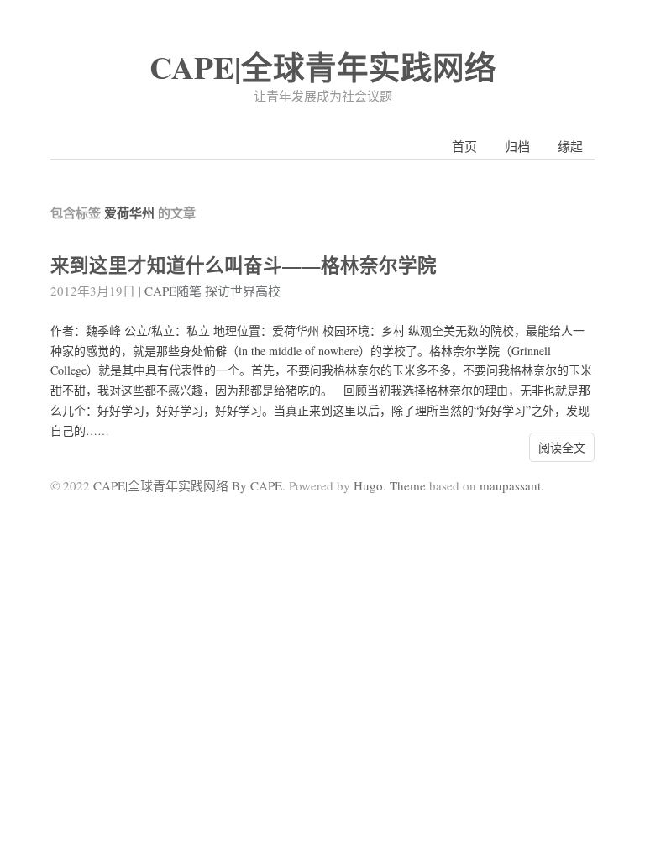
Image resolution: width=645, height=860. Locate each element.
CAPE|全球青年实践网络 (322, 67)
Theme (408, 485)
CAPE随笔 (173, 290)
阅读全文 (561, 447)
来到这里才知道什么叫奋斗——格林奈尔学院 (243, 265)
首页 (464, 146)
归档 (517, 146)
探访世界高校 (243, 290)
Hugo (368, 485)
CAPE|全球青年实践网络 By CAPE (187, 485)
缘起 (570, 146)
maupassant (510, 485)
